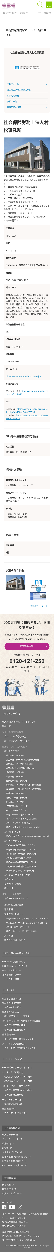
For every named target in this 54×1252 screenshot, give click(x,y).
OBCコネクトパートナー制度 (18, 1081)
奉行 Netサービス (12, 1007)
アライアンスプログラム (15, 1113)
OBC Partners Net (13, 1104)
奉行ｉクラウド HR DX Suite (19, 823)
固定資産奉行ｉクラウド (17, 781)
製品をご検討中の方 (11, 999)
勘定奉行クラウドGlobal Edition (20, 768)
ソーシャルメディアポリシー (14, 1218)
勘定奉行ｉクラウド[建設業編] (19, 764)
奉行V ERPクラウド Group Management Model (27, 836)
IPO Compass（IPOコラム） (16, 966)
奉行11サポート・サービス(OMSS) (21, 931)
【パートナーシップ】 (12, 1059)
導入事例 (8, 909)
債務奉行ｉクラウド (15, 777)
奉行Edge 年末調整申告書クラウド (21, 866)
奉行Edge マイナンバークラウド (20, 871)
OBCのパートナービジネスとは (17, 1068)
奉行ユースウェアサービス (18, 927)
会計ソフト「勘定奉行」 (15, 736)
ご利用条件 (21, 1214)
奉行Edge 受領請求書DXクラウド (20, 850)
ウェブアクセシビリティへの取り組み (18, 1240)
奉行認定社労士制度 (13, 1095)
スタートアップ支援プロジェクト (20, 1048)
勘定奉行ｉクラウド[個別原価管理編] (22, 760)
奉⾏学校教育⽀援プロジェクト (19, 1039)
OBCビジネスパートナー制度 (18, 1077)
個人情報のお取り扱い (38, 1214)
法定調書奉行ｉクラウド (17, 806)
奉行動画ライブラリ (11, 975)
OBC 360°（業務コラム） (14, 962)
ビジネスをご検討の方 (12, 1072)
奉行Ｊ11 (8, 888)
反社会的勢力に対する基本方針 (16, 1232)
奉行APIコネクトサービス (16, 898)
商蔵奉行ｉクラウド (15, 793)
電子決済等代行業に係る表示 (15, 1222)
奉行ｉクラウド (11, 751)
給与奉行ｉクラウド (15, 802)
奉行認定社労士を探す (14, 1030)
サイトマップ (8, 1214)
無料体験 (8, 935)
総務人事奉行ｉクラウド (17, 798)
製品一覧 (6, 726)
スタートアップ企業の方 (13, 1044)
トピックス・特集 (10, 979)
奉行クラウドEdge (13, 841)
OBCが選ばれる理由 (13, 905)
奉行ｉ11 (8, 879)
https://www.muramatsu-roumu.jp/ (23, 376)
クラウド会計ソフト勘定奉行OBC (17, 13)
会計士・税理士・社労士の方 (16, 1086)
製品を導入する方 (10, 1012)
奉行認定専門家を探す (14, 1025)
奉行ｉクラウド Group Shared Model (22, 827)
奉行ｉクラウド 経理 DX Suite (19, 815)
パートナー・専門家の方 (43, 13)
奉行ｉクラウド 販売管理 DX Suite (21, 819)
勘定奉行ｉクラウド (15, 755)
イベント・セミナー (11, 970)
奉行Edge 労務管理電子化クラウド (21, 854)
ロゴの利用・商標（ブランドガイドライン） (21, 1236)
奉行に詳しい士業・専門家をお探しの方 (21, 1021)
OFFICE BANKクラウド (16, 810)
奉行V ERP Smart (12, 884)
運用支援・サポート (13, 914)
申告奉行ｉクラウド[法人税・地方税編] (23, 785)
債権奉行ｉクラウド (15, 772)
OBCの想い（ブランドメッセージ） (19, 722)
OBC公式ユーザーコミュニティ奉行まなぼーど (26, 923)
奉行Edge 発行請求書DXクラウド (20, 845)
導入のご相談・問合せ (14, 940)
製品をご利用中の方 (11, 1003)
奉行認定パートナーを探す (17, 1016)
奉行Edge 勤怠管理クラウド (18, 858)
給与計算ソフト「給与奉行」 (18, 741)
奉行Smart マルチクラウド (17, 875)
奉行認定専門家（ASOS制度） (18, 1090)
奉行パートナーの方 (11, 1100)
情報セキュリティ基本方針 (14, 1226)
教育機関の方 (8, 1034)
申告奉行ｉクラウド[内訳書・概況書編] (23, 789)
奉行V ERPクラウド (13, 832)
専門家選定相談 (27, 646)
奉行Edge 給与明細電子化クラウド (21, 862)
